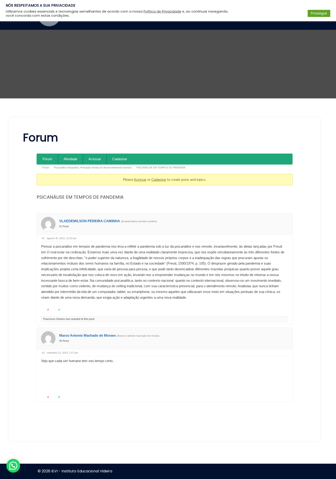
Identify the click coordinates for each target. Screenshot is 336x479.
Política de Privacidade (162, 11)
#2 (43, 352)
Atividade (70, 159)
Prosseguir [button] (319, 13)
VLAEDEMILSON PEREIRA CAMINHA (89, 221)
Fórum (47, 159)
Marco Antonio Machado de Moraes (87, 335)
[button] (13, 466)
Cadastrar (119, 159)
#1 (43, 238)
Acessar (94, 159)
